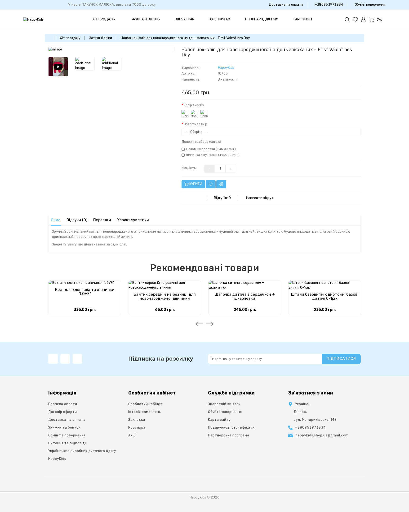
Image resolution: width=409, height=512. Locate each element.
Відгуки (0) (77, 220)
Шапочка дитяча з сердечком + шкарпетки (245, 296)
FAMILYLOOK (303, 19)
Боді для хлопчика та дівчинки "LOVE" (84, 291)
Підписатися (341, 358)
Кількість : (189, 168)
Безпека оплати (62, 404)
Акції (132, 435)
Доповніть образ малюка (201, 142)
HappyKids (226, 68)
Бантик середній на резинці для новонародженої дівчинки (165, 296)
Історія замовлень (144, 412)
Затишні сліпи (100, 38)
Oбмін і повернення (370, 5)
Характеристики (133, 220)
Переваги (102, 220)
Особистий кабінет (145, 404)
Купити (195, 184)
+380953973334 (328, 5)
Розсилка (136, 428)
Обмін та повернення (67, 435)
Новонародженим (261, 19)
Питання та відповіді (67, 443)
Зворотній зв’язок (224, 404)
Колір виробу (194, 105)
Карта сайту (219, 420)
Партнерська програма (228, 435)
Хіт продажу (104, 19)
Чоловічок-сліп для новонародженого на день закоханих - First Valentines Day (185, 38)
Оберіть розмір (195, 124)
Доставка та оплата (285, 5)
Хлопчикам (220, 19)
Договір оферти (62, 412)
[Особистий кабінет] (363, 19)
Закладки (136, 420)
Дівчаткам (185, 19)
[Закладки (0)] (355, 19)
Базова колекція (145, 19)
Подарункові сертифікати (231, 428)
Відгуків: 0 (222, 198)
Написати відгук (259, 198)
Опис (55, 220)
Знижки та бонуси (64, 428)
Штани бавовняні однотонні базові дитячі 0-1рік (325, 296)
